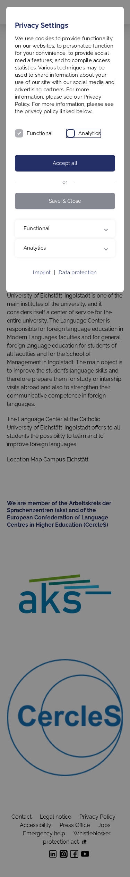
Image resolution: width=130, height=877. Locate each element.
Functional (40, 133)
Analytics (89, 133)
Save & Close (65, 201)
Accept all (65, 163)
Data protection (78, 287)
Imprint (42, 287)
